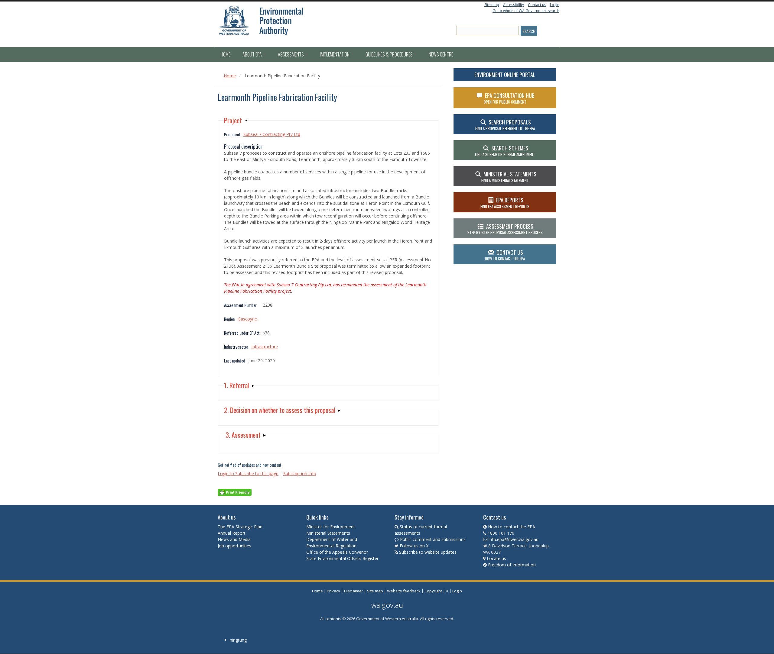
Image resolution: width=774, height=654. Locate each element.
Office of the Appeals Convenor (337, 552)
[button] (236, 120)
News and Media (234, 539)
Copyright (433, 591)
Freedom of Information (512, 565)
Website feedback (404, 591)
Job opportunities (234, 546)
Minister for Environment (330, 527)
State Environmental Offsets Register (342, 558)
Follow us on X (414, 546)
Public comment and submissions (433, 539)
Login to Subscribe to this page (248, 473)
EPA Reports (504, 202)
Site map (491, 4)
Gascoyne (247, 319)
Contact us (537, 4)
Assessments (291, 54)
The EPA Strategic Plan (240, 527)
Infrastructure (264, 347)
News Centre (441, 54)
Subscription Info (299, 473)
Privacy (333, 591)
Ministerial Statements (328, 533)
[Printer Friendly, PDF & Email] (235, 492)
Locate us (496, 558)
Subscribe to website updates (428, 552)
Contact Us (505, 255)
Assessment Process (505, 229)
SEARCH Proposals (505, 124)
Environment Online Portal (504, 75)
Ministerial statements (508, 176)
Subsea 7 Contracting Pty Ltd (271, 134)
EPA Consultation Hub (509, 98)
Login (554, 4)
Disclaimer (353, 591)
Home (225, 54)
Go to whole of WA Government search (526, 10)
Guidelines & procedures (390, 54)
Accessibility (513, 4)
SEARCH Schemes (505, 150)
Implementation (335, 54)
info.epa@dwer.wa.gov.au (513, 539)
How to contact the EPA (511, 527)
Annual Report (232, 533)
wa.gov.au (387, 605)
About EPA (252, 54)
